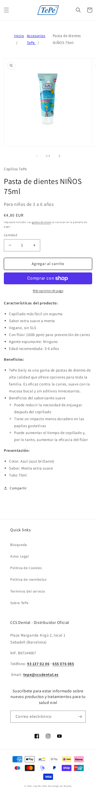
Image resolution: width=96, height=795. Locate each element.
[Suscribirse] (80, 717)
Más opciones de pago (48, 291)
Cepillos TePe (40, 785)
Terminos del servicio (27, 591)
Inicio (19, 35)
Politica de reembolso (28, 579)
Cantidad (10, 235)
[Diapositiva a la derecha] (59, 156)
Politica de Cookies (26, 568)
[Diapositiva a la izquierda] (36, 156)
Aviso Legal (19, 556)
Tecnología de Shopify (60, 785)
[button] (6, 10)
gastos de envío (41, 222)
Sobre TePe (19, 602)
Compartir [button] (18, 488)
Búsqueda (18, 544)
